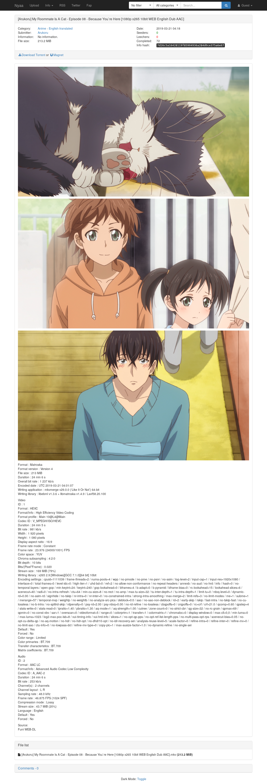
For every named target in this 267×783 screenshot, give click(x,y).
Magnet (58, 55)
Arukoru (43, 32)
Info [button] (48, 5)
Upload (34, 5)
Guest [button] (245, 5)
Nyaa (19, 5)
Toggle (141, 779)
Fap (89, 5)
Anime (42, 28)
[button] (141, 5)
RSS (62, 5)
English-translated (61, 28)
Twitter (76, 5)
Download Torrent (33, 55)
